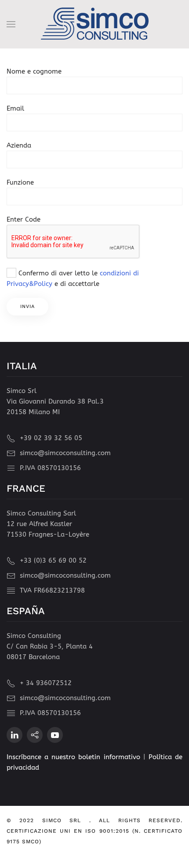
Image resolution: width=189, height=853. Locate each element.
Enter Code (23, 219)
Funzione (20, 182)
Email (15, 108)
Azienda (19, 145)
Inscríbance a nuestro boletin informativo (75, 757)
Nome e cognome (34, 71)
